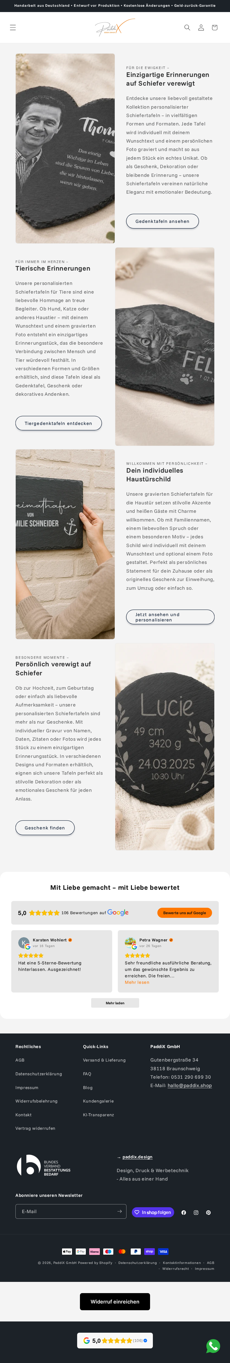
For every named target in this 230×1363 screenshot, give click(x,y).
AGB (20, 1060)
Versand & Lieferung (104, 1060)
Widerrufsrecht (175, 1268)
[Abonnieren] (119, 1211)
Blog (88, 1087)
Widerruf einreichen (115, 1302)
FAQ (87, 1073)
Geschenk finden (45, 828)
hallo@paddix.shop (190, 1085)
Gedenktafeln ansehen (162, 221)
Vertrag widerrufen (35, 1128)
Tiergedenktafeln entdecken (59, 423)
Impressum (26, 1087)
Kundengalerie (98, 1101)
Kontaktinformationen (182, 1263)
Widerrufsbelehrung (36, 1101)
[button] (13, 27)
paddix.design (138, 1157)
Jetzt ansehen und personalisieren (157, 617)
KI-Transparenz (98, 1114)
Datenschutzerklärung (38, 1073)
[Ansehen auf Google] (23, 942)
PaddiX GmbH (65, 1263)
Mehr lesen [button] (137, 982)
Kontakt (23, 1114)
